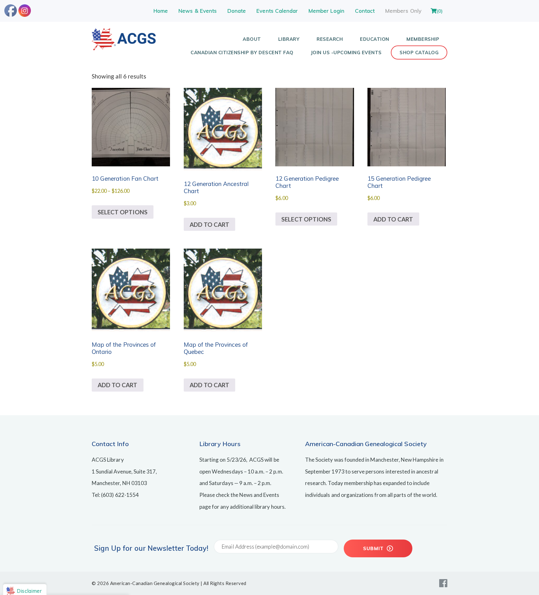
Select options (123, 212)
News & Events (197, 10)
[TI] (124, 48)
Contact (365, 10)
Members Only (403, 10)
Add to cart (210, 224)
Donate (236, 10)
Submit (374, 548)
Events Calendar (277, 10)
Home (160, 10)
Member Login (326, 10)
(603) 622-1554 (120, 495)
